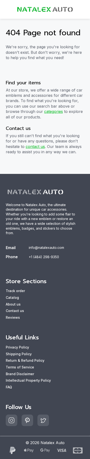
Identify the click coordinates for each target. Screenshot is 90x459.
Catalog (12, 297)
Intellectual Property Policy (28, 380)
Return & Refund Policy (25, 360)
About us (13, 304)
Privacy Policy (17, 347)
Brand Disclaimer (20, 374)
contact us (35, 146)
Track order (15, 291)
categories (53, 111)
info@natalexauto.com (46, 247)
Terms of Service (20, 367)
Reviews (13, 317)
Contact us (15, 311)
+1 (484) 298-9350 (44, 257)
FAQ (9, 387)
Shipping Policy (19, 354)
